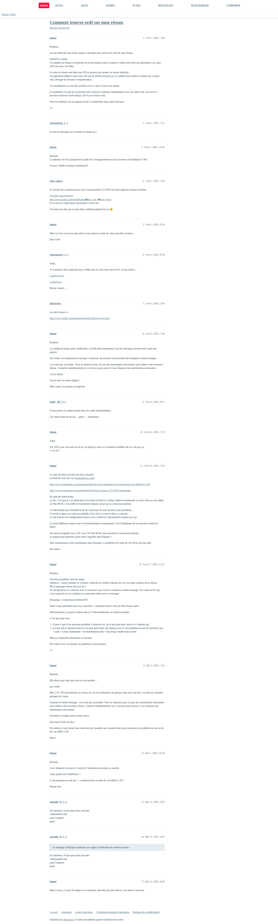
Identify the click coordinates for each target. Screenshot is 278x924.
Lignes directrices (84, 912)
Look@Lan (56, 282)
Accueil (54, 912)
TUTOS (136, 5)
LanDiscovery (57, 275)
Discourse (68, 919)
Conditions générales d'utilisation (112, 912)
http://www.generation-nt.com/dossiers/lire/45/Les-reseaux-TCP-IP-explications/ (90, 490)
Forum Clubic (9, 14)
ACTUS (59, 5)
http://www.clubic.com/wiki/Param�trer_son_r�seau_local (80, 199)
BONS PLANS (165, 5)
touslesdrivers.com (84, 478)
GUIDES (110, 5)
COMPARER (233, 5)
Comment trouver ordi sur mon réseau (86, 22)
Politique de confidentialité (146, 912)
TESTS (84, 5)
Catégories (66, 912)
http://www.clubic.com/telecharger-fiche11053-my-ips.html (80, 318)
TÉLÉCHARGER (200, 5)
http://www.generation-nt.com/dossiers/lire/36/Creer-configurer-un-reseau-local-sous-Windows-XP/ (100, 484)
